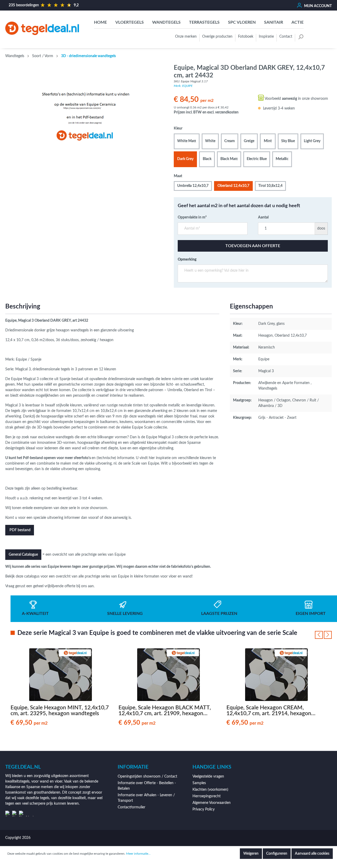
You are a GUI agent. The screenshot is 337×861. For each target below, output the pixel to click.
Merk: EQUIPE (183, 85)
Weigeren (251, 853)
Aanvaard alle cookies (312, 853)
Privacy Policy (203, 809)
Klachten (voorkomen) (210, 790)
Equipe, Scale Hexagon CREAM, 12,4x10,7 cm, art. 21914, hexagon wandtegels (268, 710)
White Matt (186, 141)
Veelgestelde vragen (208, 776)
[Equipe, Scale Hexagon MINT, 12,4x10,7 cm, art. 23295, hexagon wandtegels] (61, 674)
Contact (285, 36)
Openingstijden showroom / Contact (147, 776)
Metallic (282, 159)
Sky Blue (288, 141)
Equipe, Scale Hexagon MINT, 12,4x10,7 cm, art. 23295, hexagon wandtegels (60, 710)
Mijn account (317, 6)
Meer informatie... (138, 853)
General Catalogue (23, 554)
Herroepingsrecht (206, 796)
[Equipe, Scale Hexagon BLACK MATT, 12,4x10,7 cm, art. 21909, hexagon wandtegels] (168, 674)
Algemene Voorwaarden (211, 803)
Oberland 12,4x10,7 (233, 186)
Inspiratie (266, 36)
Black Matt (229, 159)
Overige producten (217, 36)
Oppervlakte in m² (192, 217)
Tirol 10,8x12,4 (270, 186)
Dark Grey (185, 159)
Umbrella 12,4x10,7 (193, 186)
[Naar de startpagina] (42, 28)
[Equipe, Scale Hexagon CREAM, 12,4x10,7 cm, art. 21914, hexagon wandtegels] (276, 674)
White (210, 141)
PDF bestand (20, 530)
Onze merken (186, 36)
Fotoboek (245, 36)
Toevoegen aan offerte (252, 246)
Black (207, 159)
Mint (268, 141)
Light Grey (312, 141)
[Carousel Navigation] (323, 635)
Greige (249, 141)
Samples (199, 783)
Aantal (263, 217)
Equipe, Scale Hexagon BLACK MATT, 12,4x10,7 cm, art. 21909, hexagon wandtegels (164, 710)
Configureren (276, 853)
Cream (229, 141)
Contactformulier (131, 807)
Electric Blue (257, 159)
